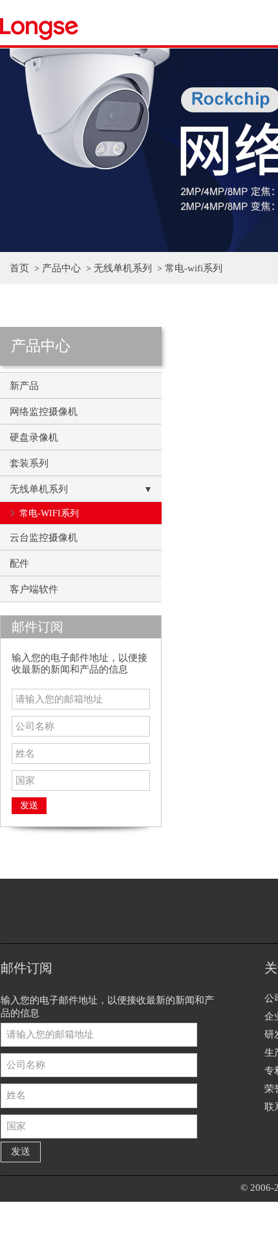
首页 (19, 268)
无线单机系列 (123, 268)
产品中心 (61, 268)
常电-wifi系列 (193, 268)
